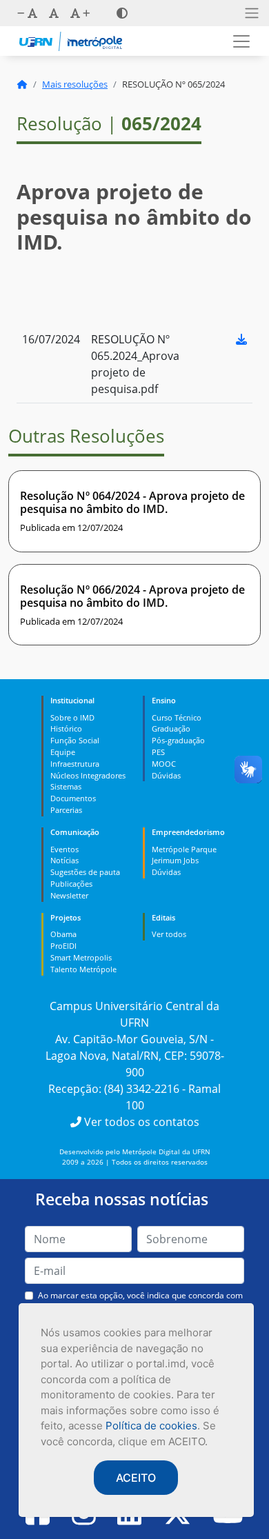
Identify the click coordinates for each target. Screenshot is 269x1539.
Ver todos (169, 934)
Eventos (64, 849)
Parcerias (66, 810)
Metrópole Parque (184, 849)
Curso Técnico (176, 717)
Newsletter (69, 895)
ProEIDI (63, 946)
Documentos (73, 798)
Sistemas (65, 786)
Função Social (74, 740)
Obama (63, 934)
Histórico (66, 728)
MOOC (164, 763)
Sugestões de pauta (85, 872)
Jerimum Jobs (175, 860)
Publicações (71, 883)
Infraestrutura (74, 763)
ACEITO (136, 1478)
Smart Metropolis (81, 957)
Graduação (171, 728)
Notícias (64, 860)
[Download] (241, 339)
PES (158, 752)
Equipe (62, 752)
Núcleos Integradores (88, 775)
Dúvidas (166, 775)
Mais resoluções (75, 84)
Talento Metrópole (83, 969)
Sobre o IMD (72, 717)
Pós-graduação (178, 740)
